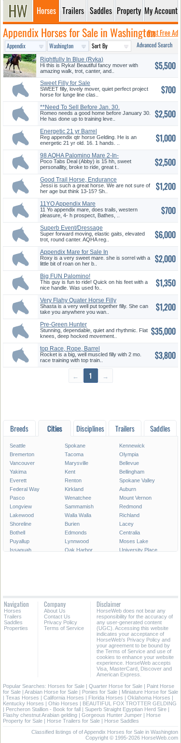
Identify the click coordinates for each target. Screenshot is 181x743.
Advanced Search (154, 45)
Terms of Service (64, 628)
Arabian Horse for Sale (51, 692)
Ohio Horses (63, 703)
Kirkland (74, 489)
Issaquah (20, 550)
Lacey (126, 524)
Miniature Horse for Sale (150, 692)
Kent (70, 472)
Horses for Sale (66, 686)
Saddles (13, 622)
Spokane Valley (137, 480)
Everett (18, 480)
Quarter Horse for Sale (115, 686)
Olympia (129, 454)
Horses (12, 611)
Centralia (129, 532)
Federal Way (25, 489)
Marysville (76, 463)
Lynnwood (77, 541)
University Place (138, 550)
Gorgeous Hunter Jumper (112, 715)
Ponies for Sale (99, 692)
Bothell (17, 532)
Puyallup (19, 541)
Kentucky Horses (23, 703)
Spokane (75, 446)
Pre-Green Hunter (63, 324)
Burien (72, 524)
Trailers (13, 616)
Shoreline (20, 524)
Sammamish (79, 506)
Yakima (18, 472)
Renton (73, 480)
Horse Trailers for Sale (73, 721)
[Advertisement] (90, 401)
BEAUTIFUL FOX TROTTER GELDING (130, 703)
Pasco (17, 498)
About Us (55, 611)
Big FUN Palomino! (65, 276)
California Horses (63, 698)
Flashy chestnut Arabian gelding (40, 715)
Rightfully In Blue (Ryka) (71, 59)
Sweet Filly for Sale (65, 83)
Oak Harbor (79, 550)
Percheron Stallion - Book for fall (43, 709)
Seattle (18, 446)
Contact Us (57, 616)
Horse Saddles (121, 721)
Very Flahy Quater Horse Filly (78, 300)
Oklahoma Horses (148, 698)
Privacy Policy (60, 622)
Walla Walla (78, 515)
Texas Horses (22, 698)
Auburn (127, 489)
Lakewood (22, 515)
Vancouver (22, 463)
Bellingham (131, 472)
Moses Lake (133, 541)
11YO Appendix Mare (68, 203)
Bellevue (129, 463)
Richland (129, 515)
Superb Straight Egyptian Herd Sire (126, 709)
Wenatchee (78, 498)
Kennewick (132, 446)
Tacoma (74, 454)
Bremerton (22, 454)
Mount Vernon (135, 498)
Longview (21, 506)
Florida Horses (105, 698)
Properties (16, 628)
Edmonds (76, 532)
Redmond (130, 506)
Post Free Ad (163, 33)
